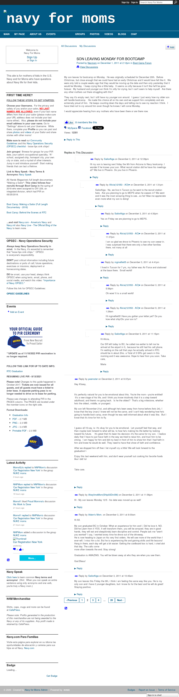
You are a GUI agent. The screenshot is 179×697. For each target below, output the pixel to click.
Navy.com (29, 648)
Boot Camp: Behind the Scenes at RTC (26, 212)
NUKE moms (19, 473)
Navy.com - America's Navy (33, 222)
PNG (14, 422)
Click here (12, 577)
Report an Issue (147, 689)
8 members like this (86, 122)
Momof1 (17, 501)
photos (16, 132)
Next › (120, 600)
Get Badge (51, 675)
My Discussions (88, 46)
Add (172, 47)
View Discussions (89, 67)
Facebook (87, 128)
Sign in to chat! (155, 695)
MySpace (72, 128)
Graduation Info (20, 415)
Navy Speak (25, 174)
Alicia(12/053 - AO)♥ (119, 184)
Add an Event (17, 312)
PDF (14, 419)
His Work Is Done (22, 504)
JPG (14, 426)
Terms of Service (166, 689)
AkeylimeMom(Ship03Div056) (103, 494)
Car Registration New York (26, 470)
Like (70, 122)
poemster (93, 378)
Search (175, 2)
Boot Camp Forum (142, 63)
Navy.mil (11, 225)
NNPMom (18, 484)
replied (27, 467)
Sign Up (125, 2)
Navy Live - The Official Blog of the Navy (31, 226)
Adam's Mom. (95, 514)
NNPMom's (40, 467)
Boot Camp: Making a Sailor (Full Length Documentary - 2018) (27, 205)
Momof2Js (18, 467)
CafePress (14, 609)
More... (32, 558)
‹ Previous (71, 600)
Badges (131, 689)
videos (28, 132)
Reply (94, 177)
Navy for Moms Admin (36, 689)
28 (111, 600)
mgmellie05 (120, 262)
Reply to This (72, 139)
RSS (8, 560)
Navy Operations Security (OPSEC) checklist (30, 145)
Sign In (134, 2)
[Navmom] (68, 66)
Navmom (92, 63)
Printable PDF (19, 430)
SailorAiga (109, 159)
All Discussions (69, 46)
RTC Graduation (15, 371)
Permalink (92, 159)
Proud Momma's (35, 501)
